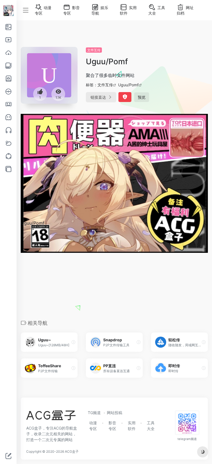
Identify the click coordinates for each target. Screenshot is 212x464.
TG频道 (94, 412)
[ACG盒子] (51, 417)
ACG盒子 (72, 451)
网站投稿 (114, 412)
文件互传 (93, 50)
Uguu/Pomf (128, 84)
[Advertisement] (114, 272)
